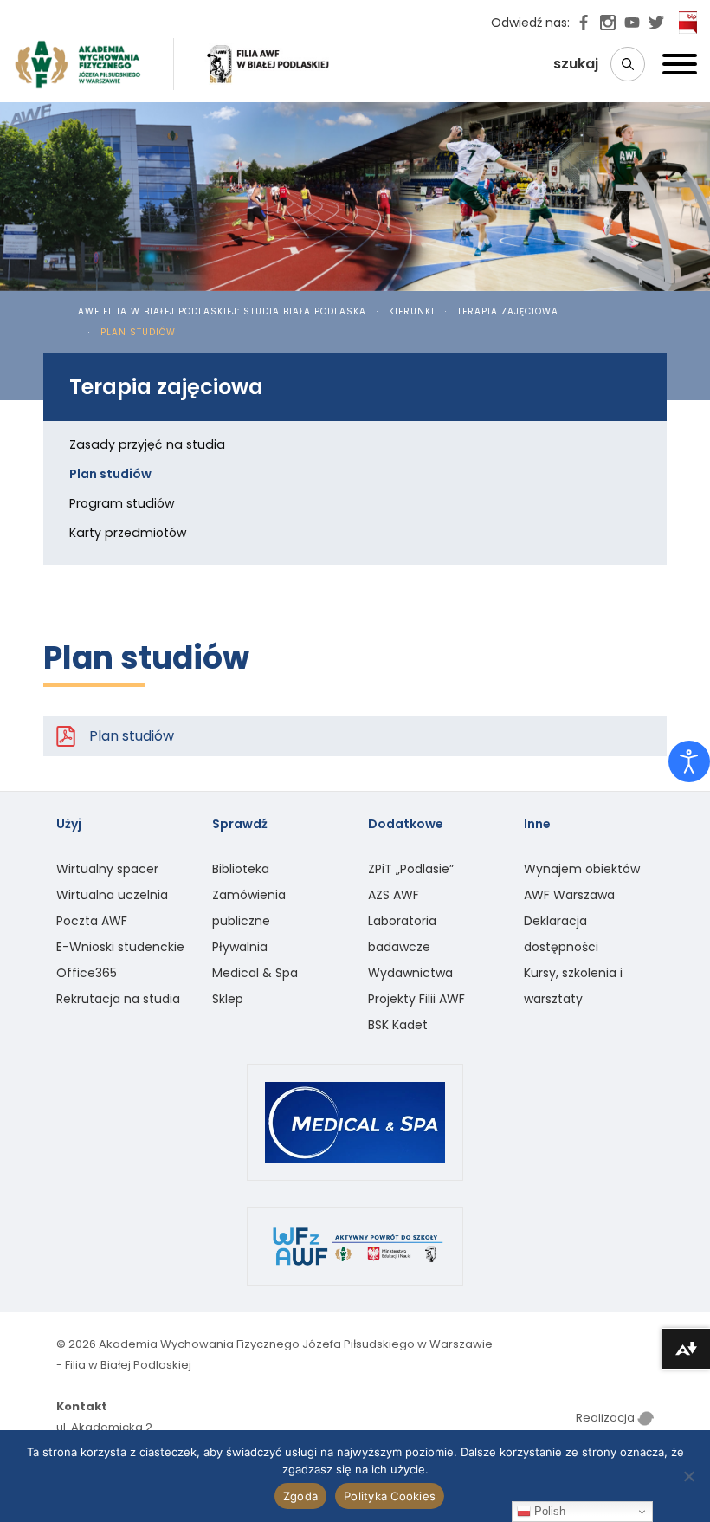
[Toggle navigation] (679, 68)
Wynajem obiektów (582, 869)
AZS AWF (393, 894)
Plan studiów (131, 736)
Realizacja (606, 1417)
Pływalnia (240, 946)
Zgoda (300, 1496)
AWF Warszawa (569, 894)
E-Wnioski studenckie (120, 946)
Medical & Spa (255, 972)
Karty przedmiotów (128, 532)
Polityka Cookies (390, 1496)
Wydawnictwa (410, 972)
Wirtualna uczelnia (112, 894)
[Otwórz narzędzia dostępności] (689, 761)
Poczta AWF (91, 920)
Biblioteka (240, 869)
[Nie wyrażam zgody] (688, 1476)
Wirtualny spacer (107, 869)
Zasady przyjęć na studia (147, 444)
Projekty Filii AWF (416, 998)
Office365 (86, 972)
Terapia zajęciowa (507, 311)
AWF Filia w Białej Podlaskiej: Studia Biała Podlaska (222, 311)
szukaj (577, 64)
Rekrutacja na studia (118, 998)
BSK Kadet (398, 1024)
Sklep (227, 998)
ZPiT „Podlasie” (411, 869)
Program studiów (122, 503)
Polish (548, 1511)
